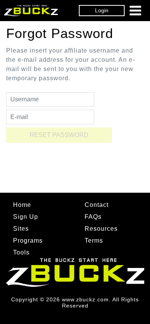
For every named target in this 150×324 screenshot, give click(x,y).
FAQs (93, 216)
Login (101, 10)
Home (22, 205)
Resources (101, 228)
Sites (21, 228)
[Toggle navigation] (135, 10)
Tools (21, 252)
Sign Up (25, 216)
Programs (28, 240)
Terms (94, 240)
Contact (96, 205)
